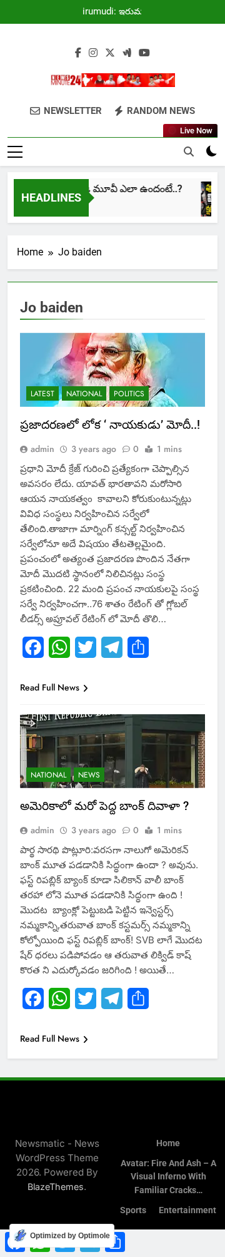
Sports (133, 1210)
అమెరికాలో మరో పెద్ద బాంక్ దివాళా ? (104, 806)
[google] (127, 53)
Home (168, 1143)
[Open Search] (189, 151)
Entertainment (187, 1210)
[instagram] (93, 53)
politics (129, 393)
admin (42, 449)
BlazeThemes (56, 1186)
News (89, 775)
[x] (110, 53)
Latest (42, 393)
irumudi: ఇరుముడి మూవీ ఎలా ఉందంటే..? (117, 12)
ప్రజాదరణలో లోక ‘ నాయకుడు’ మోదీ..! (110, 425)
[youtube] (144, 53)
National (84, 393)
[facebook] (78, 53)
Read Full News (49, 687)
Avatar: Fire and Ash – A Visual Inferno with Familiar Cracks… (168, 1177)
